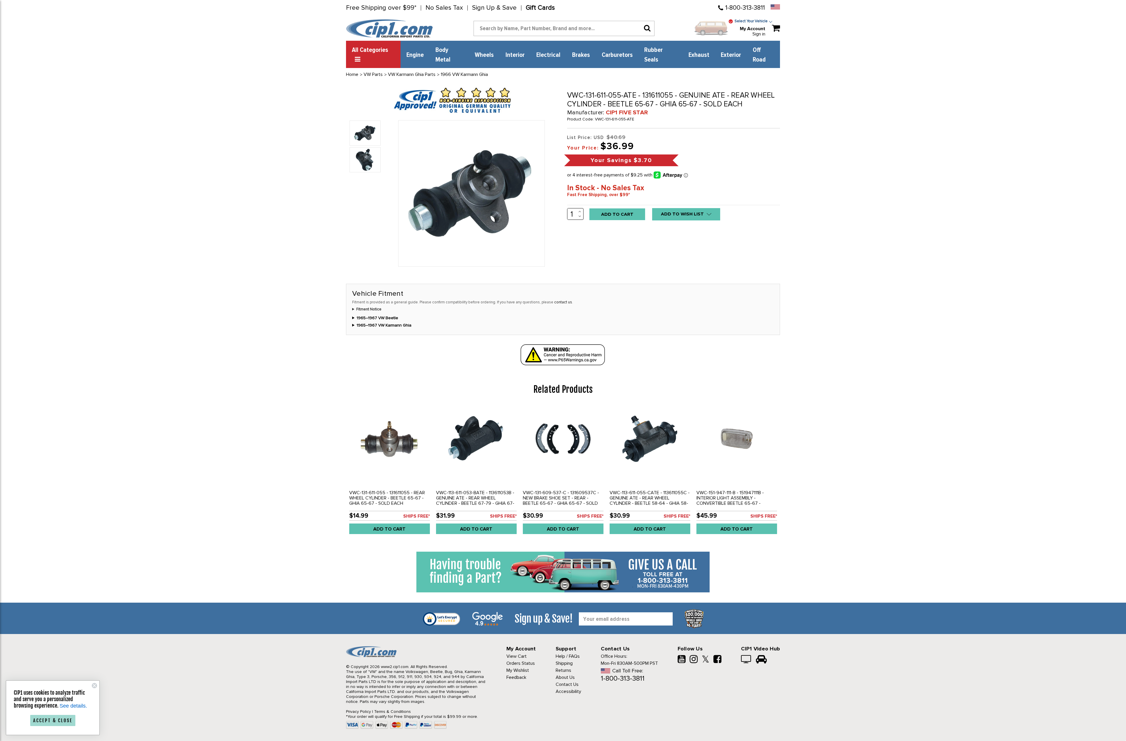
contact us (563, 302)
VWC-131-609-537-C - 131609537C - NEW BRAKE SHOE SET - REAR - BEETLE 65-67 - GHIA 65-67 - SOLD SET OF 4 (561, 500)
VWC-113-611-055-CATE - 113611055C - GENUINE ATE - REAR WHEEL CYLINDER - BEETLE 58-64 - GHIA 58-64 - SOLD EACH (650, 500)
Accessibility (568, 691)
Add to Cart (389, 529)
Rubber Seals (653, 55)
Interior (515, 55)
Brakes (581, 55)
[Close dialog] (94, 686)
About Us (565, 677)
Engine (415, 55)
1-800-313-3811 (745, 8)
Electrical (548, 55)
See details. (73, 706)
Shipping (564, 663)
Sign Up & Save (494, 8)
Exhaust (699, 55)
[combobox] (564, 28)
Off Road (759, 55)
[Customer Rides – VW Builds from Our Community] (761, 660)
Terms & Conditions (392, 711)
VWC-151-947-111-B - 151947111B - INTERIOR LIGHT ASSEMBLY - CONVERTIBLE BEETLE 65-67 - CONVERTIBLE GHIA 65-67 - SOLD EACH (732, 503)
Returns (563, 670)
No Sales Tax (444, 8)
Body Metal (442, 55)
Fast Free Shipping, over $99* (598, 194)
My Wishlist (517, 670)
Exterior (731, 55)
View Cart (516, 656)
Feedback (516, 677)
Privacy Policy (358, 711)
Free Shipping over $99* (381, 8)
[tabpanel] (389, 471)
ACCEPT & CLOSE (52, 720)
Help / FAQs (568, 656)
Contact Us (567, 684)
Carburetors (617, 55)
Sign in (758, 34)
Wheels (484, 55)
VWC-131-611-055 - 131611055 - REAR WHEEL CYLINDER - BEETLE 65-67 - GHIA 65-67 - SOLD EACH (387, 498)
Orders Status (520, 663)
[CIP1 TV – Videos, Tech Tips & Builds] (746, 660)
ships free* (416, 516)
